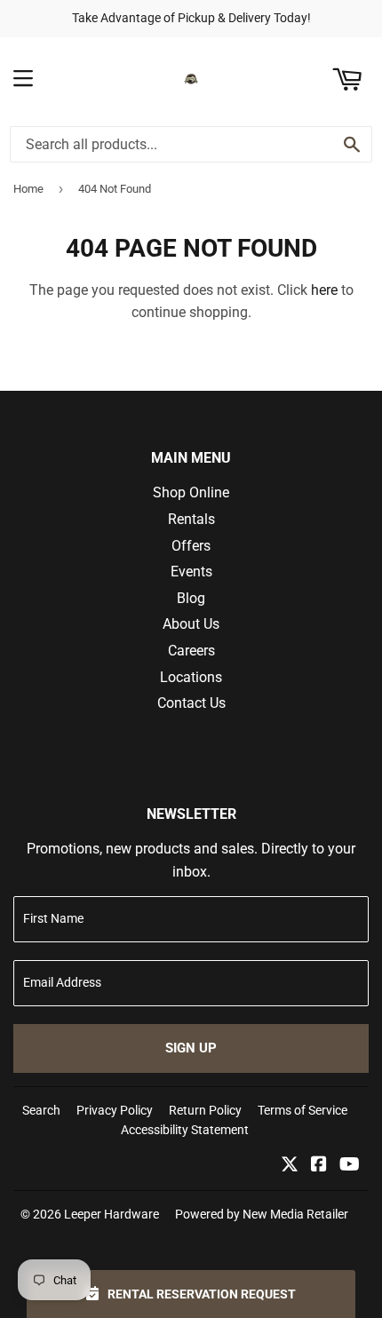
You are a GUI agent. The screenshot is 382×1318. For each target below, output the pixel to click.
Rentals (191, 519)
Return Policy (205, 1110)
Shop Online (191, 492)
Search (41, 1110)
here (324, 290)
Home (28, 188)
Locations (191, 677)
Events (191, 571)
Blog (191, 598)
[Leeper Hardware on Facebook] (319, 1165)
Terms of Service (302, 1110)
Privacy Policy (114, 1110)
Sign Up (191, 1048)
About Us (191, 623)
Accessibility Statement (185, 1130)
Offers (191, 545)
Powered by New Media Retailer (261, 1214)
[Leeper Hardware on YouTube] (349, 1165)
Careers (191, 650)
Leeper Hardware (111, 1214)
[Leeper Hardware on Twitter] (289, 1165)
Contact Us (191, 703)
